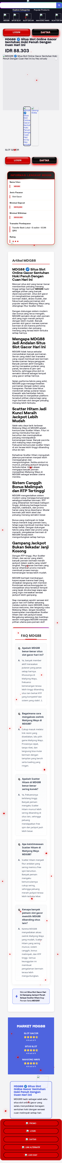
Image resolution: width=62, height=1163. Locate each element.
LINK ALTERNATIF (33, 1146)
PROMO (32, 1124)
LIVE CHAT (32, 1154)
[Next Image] (57, 83)
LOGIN (16, 32)
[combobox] (28, 5)
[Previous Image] (5, 83)
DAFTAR (45, 32)
